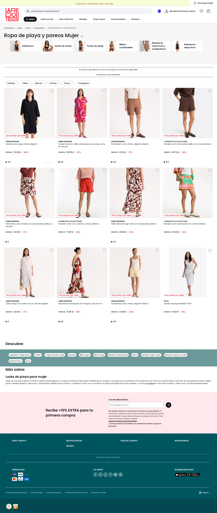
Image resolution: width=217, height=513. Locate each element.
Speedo (72, 355)
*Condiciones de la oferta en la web (76, 493)
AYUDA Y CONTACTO (19, 440)
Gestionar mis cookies (99, 493)
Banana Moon (16, 361)
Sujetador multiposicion (20, 355)
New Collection (66, 19)
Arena (134, 355)
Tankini (38, 355)
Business (135, 19)
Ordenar (11, 83)
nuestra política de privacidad (122, 421)
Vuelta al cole (47, 19)
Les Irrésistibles (118, 19)
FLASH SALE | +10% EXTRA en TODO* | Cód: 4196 (94, 4)
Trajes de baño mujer (54, 355)
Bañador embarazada (118, 355)
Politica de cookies (37, 493)
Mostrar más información (108, 457)
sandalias (150, 383)
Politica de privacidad (54, 493)
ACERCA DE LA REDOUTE (129, 440)
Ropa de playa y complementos (62, 28)
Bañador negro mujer (151, 355)
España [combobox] (205, 493)
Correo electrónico (118, 399)
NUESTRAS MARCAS (181, 440)
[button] (208, 11)
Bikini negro (85, 355)
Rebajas (83, 19)
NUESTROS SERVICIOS (74, 440)
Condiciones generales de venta (17, 493)
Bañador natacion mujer (175, 355)
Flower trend (99, 19)
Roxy (28, 361)
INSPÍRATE (70, 446)
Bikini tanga (99, 355)
